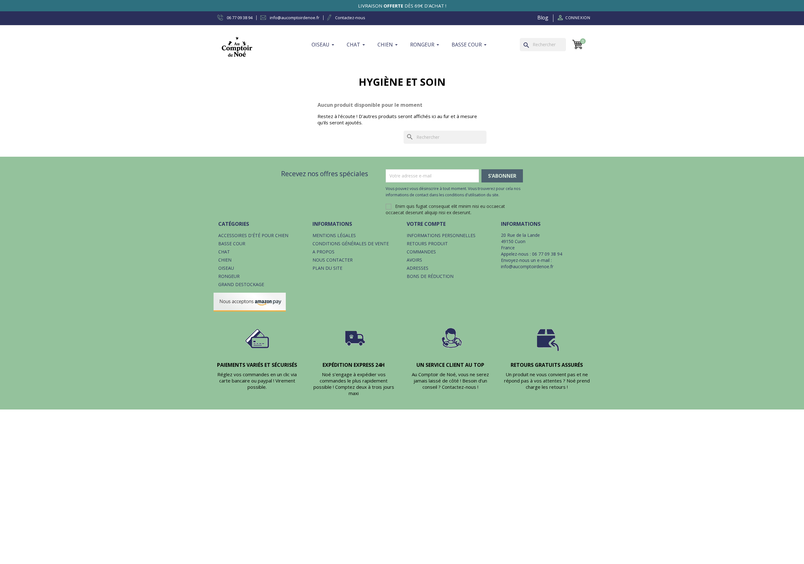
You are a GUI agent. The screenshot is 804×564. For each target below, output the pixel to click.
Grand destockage (241, 284)
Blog (542, 17)
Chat (224, 252)
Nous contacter (332, 260)
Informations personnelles (441, 235)
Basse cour (231, 244)
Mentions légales (334, 235)
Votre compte (426, 223)
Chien (224, 260)
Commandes (421, 252)
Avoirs (414, 260)
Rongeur (229, 276)
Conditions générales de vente (350, 244)
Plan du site (327, 268)
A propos (323, 252)
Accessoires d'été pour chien (253, 235)
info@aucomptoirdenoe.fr (527, 266)
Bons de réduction (430, 276)
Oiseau (226, 268)
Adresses (417, 268)
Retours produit (427, 244)
